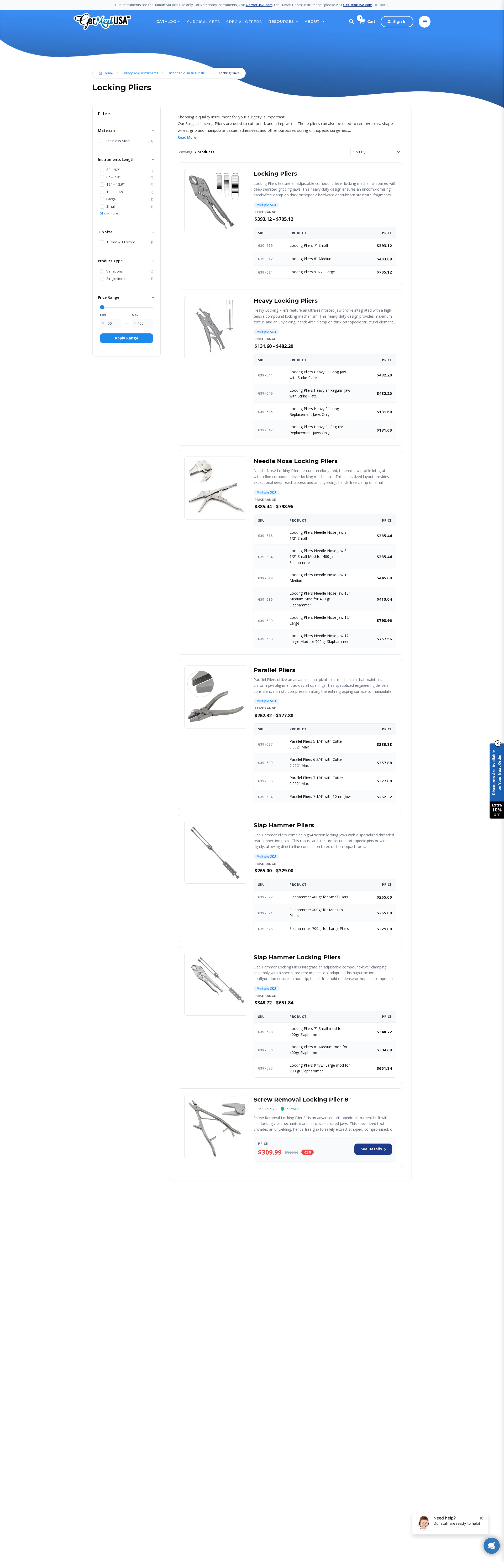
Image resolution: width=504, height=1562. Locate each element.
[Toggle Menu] (424, 22)
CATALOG (166, 21)
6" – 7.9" (113, 177)
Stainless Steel (118, 141)
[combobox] (376, 152)
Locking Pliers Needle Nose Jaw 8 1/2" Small (318, 535)
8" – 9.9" (113, 170)
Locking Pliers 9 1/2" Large (312, 271)
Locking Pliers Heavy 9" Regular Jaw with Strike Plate (320, 393)
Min (103, 315)
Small (111, 206)
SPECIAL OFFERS (244, 21)
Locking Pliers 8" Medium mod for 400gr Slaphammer (319, 1049)
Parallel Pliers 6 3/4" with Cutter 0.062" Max (316, 762)
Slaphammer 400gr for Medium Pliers (316, 912)
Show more (109, 213)
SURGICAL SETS (203, 21)
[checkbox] (102, 141)
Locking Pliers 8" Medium (311, 258)
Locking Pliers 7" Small (309, 245)
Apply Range (126, 338)
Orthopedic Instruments (140, 73)
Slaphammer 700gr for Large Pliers (319, 928)
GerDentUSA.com (357, 4)
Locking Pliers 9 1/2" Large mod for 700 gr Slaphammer (320, 1068)
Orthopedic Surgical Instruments (189, 73)
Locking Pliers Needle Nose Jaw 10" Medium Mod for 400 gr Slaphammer (320, 599)
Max (135, 315)
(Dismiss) (382, 4)
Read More (187, 137)
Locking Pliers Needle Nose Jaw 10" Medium (320, 577)
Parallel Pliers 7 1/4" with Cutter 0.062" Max (316, 780)
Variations (114, 271)
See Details (371, 1148)
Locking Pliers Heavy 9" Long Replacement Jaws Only (314, 411)
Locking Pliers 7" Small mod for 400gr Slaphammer (316, 1031)
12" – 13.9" (115, 184)
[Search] (351, 21)
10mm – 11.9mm (120, 242)
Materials (107, 130)
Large (111, 199)
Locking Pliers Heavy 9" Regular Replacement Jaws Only (316, 429)
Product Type (110, 260)
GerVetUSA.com (259, 4)
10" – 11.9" (115, 192)
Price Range (108, 297)
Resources (281, 21)
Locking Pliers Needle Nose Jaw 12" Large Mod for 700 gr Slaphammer (320, 638)
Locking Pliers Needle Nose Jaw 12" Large (320, 620)
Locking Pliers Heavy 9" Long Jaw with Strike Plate (318, 374)
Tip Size (105, 231)
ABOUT (312, 21)
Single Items (116, 279)
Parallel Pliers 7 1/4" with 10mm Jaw (320, 796)
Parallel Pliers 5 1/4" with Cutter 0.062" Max (316, 744)
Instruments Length (116, 159)
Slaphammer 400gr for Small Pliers (319, 896)
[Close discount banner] (498, 743)
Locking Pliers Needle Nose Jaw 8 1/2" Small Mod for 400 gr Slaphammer (318, 556)
